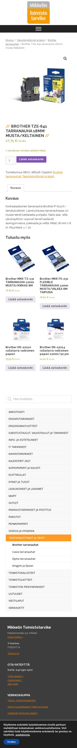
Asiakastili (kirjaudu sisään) (22, 713)
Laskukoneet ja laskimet (26, 489)
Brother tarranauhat (25, 545)
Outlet (13, 503)
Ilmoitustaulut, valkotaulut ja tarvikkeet (38, 433)
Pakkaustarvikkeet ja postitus (30, 510)
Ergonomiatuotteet (23, 426)
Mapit (12, 496)
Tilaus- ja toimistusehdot (21, 700)
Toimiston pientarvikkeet (27, 587)
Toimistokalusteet (22, 573)
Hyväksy (11, 741)
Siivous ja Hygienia (21, 531)
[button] (65, 58)
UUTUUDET (15, 594)
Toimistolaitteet (20, 579)
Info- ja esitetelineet (23, 440)
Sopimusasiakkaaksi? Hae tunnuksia (27, 706)
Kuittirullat (17, 475)
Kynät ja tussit (19, 482)
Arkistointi (16, 412)
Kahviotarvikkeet (21, 454)
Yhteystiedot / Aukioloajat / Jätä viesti (15, 680)
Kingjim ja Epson (22, 565)
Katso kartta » (15, 636)
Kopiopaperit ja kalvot (24, 468)
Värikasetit (16, 608)
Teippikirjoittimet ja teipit (31, 40)
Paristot (15, 517)
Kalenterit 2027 (19, 461)
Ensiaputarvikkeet (21, 419)
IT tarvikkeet (18, 447)
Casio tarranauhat (23, 552)
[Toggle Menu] (38, 28)
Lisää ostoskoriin (31, 159)
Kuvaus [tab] (15, 188)
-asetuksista (22, 735)
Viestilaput (16, 600)
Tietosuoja (13, 653)
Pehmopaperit (18, 524)
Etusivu (10, 40)
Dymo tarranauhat (23, 559)
